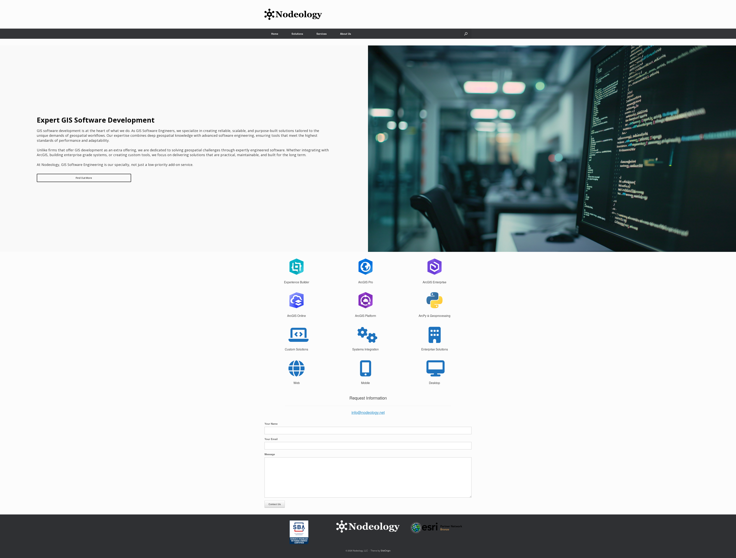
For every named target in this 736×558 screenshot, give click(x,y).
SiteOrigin (385, 550)
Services (321, 33)
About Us (345, 33)
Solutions (297, 33)
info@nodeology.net (368, 412)
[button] (466, 34)
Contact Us (275, 504)
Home (274, 33)
